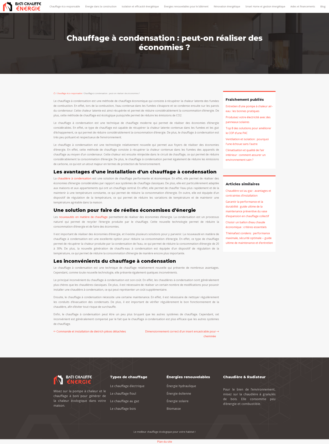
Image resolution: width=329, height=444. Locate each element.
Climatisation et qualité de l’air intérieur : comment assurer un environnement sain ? (246, 155)
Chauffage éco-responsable (65, 6)
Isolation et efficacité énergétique (140, 6)
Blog (322, 6)
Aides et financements (302, 6)
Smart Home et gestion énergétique (265, 6)
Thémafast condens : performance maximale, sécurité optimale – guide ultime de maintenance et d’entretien (249, 238)
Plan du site (164, 441)
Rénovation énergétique (227, 6)
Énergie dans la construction (101, 6)
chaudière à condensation (74, 178)
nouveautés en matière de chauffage (83, 217)
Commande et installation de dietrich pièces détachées (91, 331)
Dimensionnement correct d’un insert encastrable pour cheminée (180, 334)
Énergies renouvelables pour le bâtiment (186, 6)
